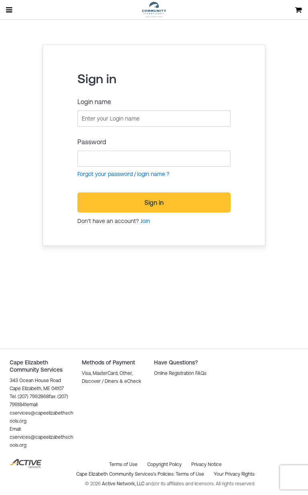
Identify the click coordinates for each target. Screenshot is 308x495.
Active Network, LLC (124, 484)
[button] (41, 437)
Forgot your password (105, 174)
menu (9, 9)
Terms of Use (190, 474)
